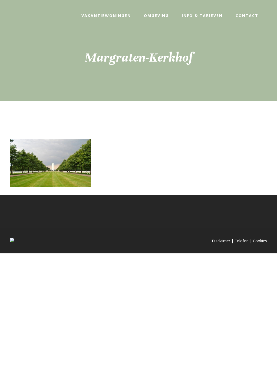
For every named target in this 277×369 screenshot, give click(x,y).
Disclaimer (221, 240)
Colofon (242, 240)
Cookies (260, 240)
